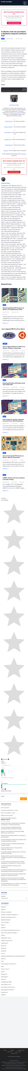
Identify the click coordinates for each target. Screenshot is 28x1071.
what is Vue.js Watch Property (8, 818)
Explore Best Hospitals (14, 23)
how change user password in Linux (10, 930)
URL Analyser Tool (5, 984)
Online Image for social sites (8, 964)
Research (3, 974)
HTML (2, 935)
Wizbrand (6, 150)
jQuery (2, 945)
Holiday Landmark (8, 126)
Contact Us (14, 1053)
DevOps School (8, 121)
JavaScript (3, 943)
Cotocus (16, 112)
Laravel (5, 343)
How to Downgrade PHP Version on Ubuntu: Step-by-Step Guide (13, 456)
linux (6, 27)
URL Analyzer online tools (7, 987)
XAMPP (3, 995)
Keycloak (3, 948)
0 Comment (3, 41)
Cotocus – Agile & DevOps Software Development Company (14, 1068)
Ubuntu (3, 979)
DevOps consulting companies (9, 914)
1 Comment (21, 460)
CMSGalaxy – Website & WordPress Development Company (13, 1062)
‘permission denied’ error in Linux (9, 810)
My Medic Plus (7, 139)
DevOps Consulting (6, 1)
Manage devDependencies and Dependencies (12, 956)
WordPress (4, 992)
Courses (12, 1050)
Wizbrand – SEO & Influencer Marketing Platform (11, 1065)
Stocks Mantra (7, 132)
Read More (6, 323)
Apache (3, 909)
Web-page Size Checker (7, 989)
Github (3, 927)
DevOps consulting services (8, 917)
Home (2, 27)
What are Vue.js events (7, 815)
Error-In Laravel (5, 807)
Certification (21, 1050)
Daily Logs (18, 1051)
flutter (2, 925)
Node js (3, 958)
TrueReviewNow (8, 145)
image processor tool (6, 940)
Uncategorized (5, 982)
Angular (3, 907)
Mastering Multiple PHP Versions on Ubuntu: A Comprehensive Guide (13, 308)
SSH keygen (4, 976)
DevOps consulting (6, 912)
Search (2, 796)
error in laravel (5, 922)
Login (2, 761)
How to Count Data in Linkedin (8, 932)
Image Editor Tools (6, 938)
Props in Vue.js (5, 969)
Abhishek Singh (9, 38)
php (2, 966)
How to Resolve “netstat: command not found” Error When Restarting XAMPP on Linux (13, 421)
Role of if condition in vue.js (8, 813)
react (2, 971)
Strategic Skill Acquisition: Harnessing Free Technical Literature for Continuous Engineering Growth (13, 857)
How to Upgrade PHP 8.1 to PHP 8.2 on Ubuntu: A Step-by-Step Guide (14, 347)
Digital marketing (5, 920)
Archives (3, 896)
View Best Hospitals (14, 172)
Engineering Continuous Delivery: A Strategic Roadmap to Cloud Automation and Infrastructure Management (13, 879)
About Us (9, 1051)
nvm (2, 961)
